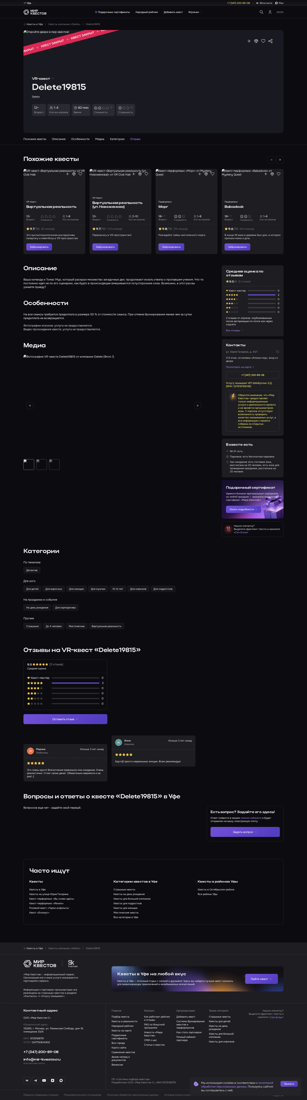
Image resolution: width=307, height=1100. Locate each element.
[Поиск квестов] (261, 12)
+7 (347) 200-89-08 (41, 1052)
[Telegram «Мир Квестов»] (35, 1080)
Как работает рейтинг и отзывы (157, 1018)
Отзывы (135, 139)
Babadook (234, 207)
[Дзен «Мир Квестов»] (52, 1080)
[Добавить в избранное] (263, 41)
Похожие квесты (34, 139)
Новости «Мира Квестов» (153, 1034)
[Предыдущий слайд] (29, 405)
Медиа (99, 139)
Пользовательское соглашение (82, 1094)
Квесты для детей (219, 1021)
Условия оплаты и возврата (180, 1094)
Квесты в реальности (124, 1021)
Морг (163, 207)
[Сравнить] (256, 41)
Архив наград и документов (121, 1058)
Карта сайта (119, 1047)
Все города (118, 1043)
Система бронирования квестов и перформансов (190, 1024)
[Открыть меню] (280, 12)
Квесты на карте (121, 1030)
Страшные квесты (220, 1016)
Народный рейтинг (147, 12)
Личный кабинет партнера (186, 1038)
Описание (59, 139)
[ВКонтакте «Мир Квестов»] (27, 1080)
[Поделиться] (270, 41)
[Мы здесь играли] (249, 41)
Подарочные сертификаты (114, 12)
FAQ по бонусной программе (154, 1026)
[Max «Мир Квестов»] (61, 1080)
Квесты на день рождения (218, 1027)
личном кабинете (251, 817)
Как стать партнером (189, 1032)
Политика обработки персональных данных (133, 1094)
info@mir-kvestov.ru (41, 1059)
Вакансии (117, 1064)
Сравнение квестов (123, 1052)
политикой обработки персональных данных (237, 1084)
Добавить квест (173, 12)
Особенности (80, 139)
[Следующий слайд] (280, 159)
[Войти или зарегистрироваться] (270, 12)
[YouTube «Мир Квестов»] (44, 1080)
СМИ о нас (150, 1040)
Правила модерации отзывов (40, 1094)
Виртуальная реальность (51, 207)
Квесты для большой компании (221, 1035)
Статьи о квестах (154, 1044)
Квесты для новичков (221, 1041)
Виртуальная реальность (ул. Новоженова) (117, 205)
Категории (117, 139)
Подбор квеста (120, 1016)
